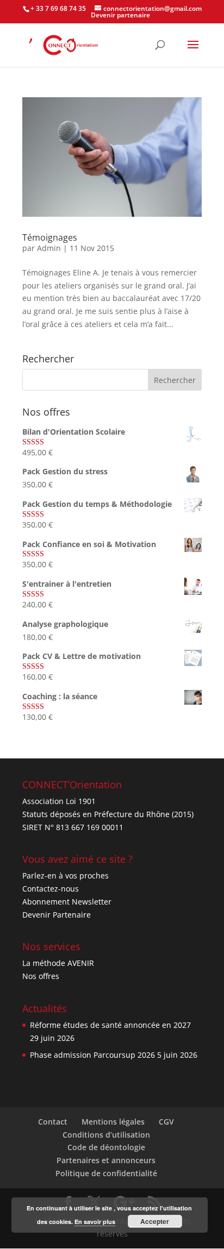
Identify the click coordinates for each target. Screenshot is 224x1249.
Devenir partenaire (120, 15)
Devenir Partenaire (56, 914)
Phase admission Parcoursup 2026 (92, 1055)
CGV (166, 1121)
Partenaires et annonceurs (106, 1160)
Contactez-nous (50, 888)
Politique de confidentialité (106, 1173)
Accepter (154, 1221)
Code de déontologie (106, 1147)
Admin (49, 248)
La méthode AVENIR (58, 963)
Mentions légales (113, 1121)
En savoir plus (94, 1221)
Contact (52, 1121)
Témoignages (49, 237)
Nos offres (40, 976)
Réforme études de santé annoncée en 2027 (110, 1025)
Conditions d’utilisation (106, 1134)
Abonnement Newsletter (66, 901)
